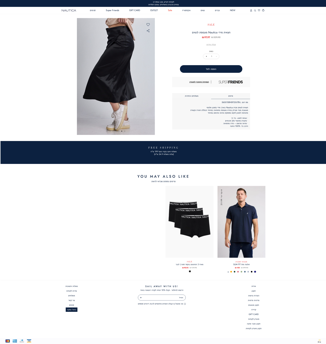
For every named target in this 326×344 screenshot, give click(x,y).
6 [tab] (110, 131)
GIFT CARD (254, 314)
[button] (263, 10)
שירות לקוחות (71, 290)
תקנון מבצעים (253, 305)
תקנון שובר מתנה (253, 323)
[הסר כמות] (216, 56)
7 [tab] (107, 131)
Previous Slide (80, 76)
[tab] (230, 96)
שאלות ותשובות (71, 286)
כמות (211, 51)
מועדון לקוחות (253, 319)
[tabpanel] (116, 76)
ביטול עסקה (71, 309)
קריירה (253, 309)
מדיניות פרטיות (253, 300)
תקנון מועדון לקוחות (254, 328)
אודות (254, 286)
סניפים (71, 305)
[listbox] (241, 272)
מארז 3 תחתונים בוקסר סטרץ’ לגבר (189, 264)
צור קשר (71, 300)
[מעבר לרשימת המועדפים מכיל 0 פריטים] (259, 10)
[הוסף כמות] (206, 56)
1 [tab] (124, 131)
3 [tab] (118, 131)
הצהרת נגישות (253, 295)
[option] (255, 272)
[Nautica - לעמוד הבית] (69, 10)
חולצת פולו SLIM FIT (241, 264)
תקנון (254, 290)
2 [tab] (121, 131)
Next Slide (152, 76)
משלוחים (71, 295)
